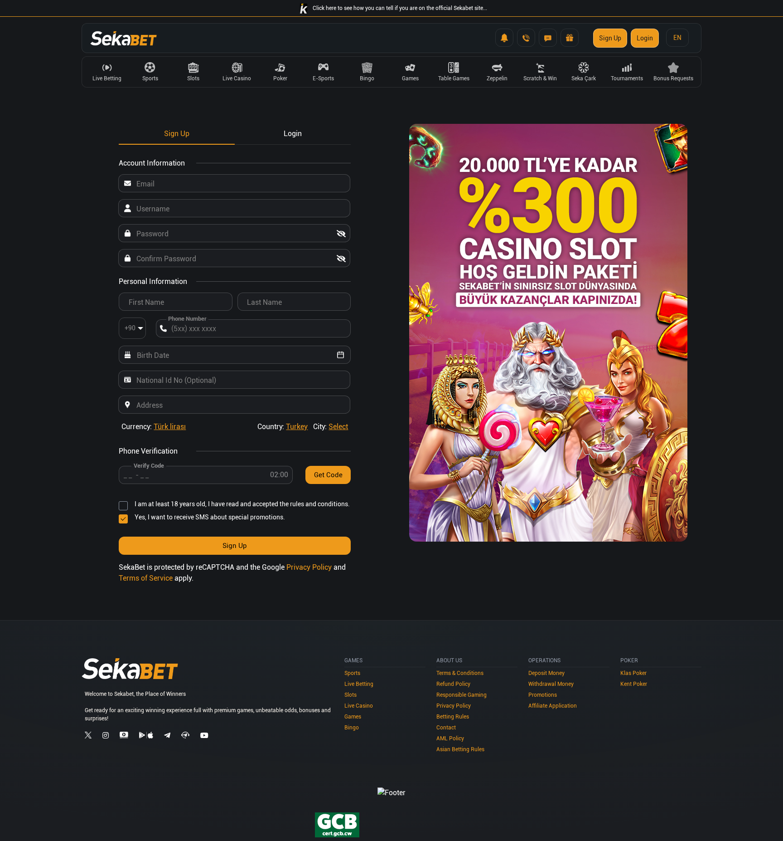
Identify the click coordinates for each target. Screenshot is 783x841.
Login (645, 38)
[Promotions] (569, 37)
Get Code (328, 475)
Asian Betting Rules (460, 749)
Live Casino (358, 706)
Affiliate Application (552, 706)
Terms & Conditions (459, 673)
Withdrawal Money (551, 684)
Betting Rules (452, 717)
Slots (350, 695)
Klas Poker (633, 673)
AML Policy (450, 738)
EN (677, 37)
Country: (282, 426)
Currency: (153, 426)
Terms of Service (146, 578)
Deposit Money (546, 673)
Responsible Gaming (461, 695)
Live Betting (358, 684)
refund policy (453, 684)
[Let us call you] (526, 37)
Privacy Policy (310, 567)
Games (352, 717)
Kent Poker (633, 684)
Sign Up (610, 38)
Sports (352, 673)
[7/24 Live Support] (547, 37)
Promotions (542, 695)
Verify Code (149, 465)
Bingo (351, 727)
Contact (446, 727)
